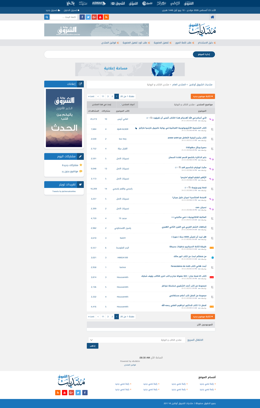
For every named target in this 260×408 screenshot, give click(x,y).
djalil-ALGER (122, 129)
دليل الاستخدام (205, 43)
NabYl (122, 238)
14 (106, 189)
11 (103, 96)
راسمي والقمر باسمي (123, 189)
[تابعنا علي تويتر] (88, 17)
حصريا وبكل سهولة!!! (196, 147)
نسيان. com (201, 207)
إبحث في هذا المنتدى (101, 104)
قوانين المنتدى (108, 43)
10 (106, 119)
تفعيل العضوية (161, 43)
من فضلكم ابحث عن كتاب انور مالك (190, 256)
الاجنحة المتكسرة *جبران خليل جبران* (189, 197)
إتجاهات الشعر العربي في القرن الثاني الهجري (184, 227)
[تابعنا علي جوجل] (94, 17)
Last (91, 96)
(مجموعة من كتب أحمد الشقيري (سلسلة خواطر (184, 286)
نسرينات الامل (122, 159)
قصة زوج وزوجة (199, 187)
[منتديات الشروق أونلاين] (212, 17)
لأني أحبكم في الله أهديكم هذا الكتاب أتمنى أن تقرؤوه (179, 118)
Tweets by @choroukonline (64, 191)
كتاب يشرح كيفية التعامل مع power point (187, 138)
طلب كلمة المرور (183, 43)
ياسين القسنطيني (122, 228)
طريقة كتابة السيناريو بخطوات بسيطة (187, 246)
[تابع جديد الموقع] (106, 17)
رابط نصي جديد (207, 384)
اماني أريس (122, 119)
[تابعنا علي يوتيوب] (100, 17)
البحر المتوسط (122, 248)
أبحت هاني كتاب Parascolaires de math (188, 266)
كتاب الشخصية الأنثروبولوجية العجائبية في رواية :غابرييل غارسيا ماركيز (172, 128)
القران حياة (122, 149)
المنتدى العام (179, 84)
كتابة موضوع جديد (202, 96)
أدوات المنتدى (128, 104)
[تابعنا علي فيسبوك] (82, 17)
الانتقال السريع (195, 340)
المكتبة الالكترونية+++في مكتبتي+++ (188, 217)
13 (106, 169)
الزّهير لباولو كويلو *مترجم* (193, 177)
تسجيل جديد (52, 10)
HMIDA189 (123, 258)
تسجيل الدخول (71, 10)
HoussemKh (122, 277)
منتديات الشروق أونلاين (200, 84)
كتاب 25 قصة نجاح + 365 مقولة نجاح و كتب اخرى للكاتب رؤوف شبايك (173, 276)
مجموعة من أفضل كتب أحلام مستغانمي (187, 295)
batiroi (123, 267)
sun (199, 121)
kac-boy (122, 139)
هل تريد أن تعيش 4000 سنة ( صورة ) (188, 237)
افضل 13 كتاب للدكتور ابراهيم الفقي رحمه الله (184, 305)
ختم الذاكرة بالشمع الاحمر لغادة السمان (187, 157)
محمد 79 (123, 218)
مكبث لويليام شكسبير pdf (194, 167)
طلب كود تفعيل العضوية (135, 43)
